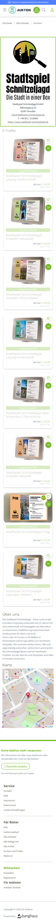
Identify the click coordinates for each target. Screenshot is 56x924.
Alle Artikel (9, 846)
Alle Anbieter (10, 837)
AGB (6, 795)
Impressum (9, 800)
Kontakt (7, 791)
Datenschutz (10, 805)
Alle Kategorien (11, 841)
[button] (28, 695)
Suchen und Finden (13, 851)
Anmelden (9, 873)
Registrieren (10, 877)
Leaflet (50, 726)
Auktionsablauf (11, 832)
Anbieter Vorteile (12, 887)
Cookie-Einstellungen (14, 810)
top (46, 914)
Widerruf (8, 856)
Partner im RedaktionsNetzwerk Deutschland (30, 2)
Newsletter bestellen (16, 766)
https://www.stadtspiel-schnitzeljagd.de (28, 122)
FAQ (6, 827)
